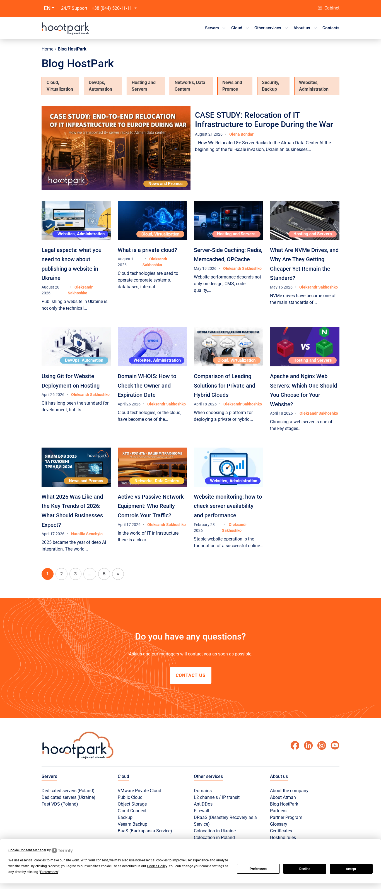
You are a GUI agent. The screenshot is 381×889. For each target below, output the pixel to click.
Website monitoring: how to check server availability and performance (228, 506)
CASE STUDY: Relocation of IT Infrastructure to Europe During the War (264, 119)
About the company (289, 790)
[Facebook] (294, 745)
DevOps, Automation (100, 86)
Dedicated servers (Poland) (68, 790)
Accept (351, 869)
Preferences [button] (49, 872)
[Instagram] (321, 745)
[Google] (308, 745)
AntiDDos (203, 804)
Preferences (258, 869)
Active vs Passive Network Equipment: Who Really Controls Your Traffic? (151, 506)
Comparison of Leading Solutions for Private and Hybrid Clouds (224, 385)
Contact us (191, 675)
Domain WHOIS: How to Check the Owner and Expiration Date (147, 385)
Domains (203, 790)
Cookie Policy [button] (157, 866)
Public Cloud (130, 797)
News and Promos (232, 86)
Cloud (236, 27)
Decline (304, 869)
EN (47, 8)
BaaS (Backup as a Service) (145, 830)
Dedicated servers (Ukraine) (68, 797)
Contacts (330, 27)
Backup (125, 817)
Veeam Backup (132, 824)
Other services (267, 27)
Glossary (278, 824)
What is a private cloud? (147, 250)
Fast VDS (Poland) (60, 804)
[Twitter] (335, 745)
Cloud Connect (132, 810)
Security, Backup (270, 86)
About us (301, 27)
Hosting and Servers (144, 86)
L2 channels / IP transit (217, 797)
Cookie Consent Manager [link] (27, 850)
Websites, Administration (314, 86)
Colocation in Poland (214, 837)
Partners (278, 810)
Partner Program (286, 817)
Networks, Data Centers (190, 86)
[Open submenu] (224, 28)
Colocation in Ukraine (215, 830)
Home (47, 49)
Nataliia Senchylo (87, 534)
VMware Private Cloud (139, 790)
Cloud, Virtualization (60, 86)
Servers (212, 27)
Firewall (201, 810)
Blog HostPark (284, 804)
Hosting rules (283, 837)
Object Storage (132, 804)
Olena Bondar (241, 134)
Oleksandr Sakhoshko (242, 268)
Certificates (281, 830)
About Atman (283, 797)
